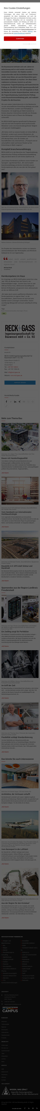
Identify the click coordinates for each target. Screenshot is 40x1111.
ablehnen (30, 31)
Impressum (26, 44)
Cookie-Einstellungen (19, 33)
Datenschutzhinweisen (27, 29)
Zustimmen (20, 39)
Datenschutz (33, 44)
